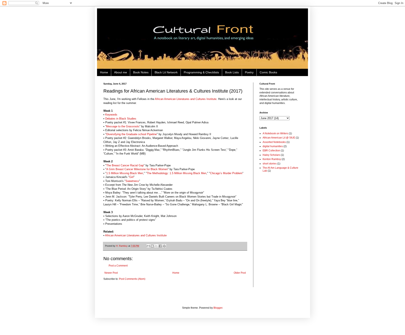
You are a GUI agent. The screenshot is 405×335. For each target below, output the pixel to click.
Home (104, 72)
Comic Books (268, 72)
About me (120, 72)
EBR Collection (271, 150)
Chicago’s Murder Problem (226, 173)
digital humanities (273, 146)
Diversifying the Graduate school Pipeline (131, 134)
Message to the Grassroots (122, 126)
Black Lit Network (166, 72)
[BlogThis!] (152, 246)
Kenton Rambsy (272, 159)
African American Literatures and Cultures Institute (185, 99)
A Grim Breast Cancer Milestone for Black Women (137, 169)
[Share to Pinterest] (164, 246)
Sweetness (132, 181)
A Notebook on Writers (275, 133)
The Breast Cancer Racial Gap (125, 165)
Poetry (249, 72)
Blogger (217, 307)
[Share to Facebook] (160, 246)
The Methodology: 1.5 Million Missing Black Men (176, 173)
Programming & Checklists (201, 72)
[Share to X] (156, 246)
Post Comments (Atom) (132, 278)
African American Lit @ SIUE (279, 137)
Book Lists (232, 72)
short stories (270, 163)
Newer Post (111, 272)
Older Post (240, 272)
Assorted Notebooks (274, 142)
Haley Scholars (271, 154)
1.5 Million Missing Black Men (124, 173)
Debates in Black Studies (120, 118)
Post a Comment (118, 265)
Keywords (111, 114)
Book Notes (140, 72)
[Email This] (148, 246)
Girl (131, 177)
